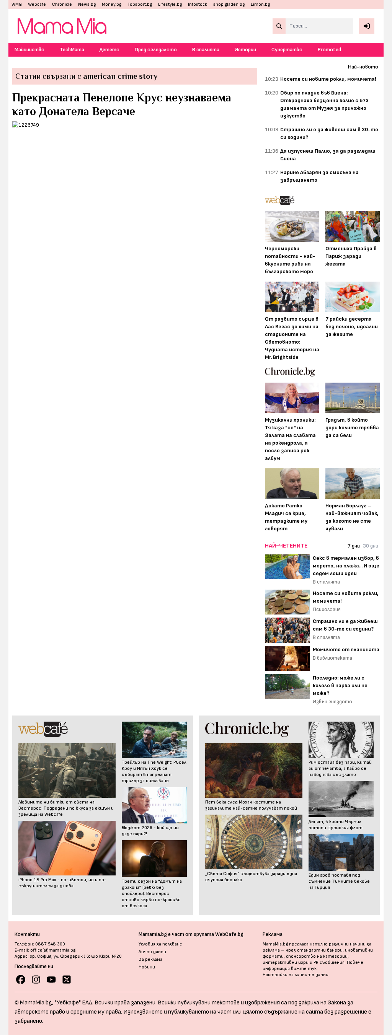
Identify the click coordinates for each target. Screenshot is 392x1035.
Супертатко (286, 49)
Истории (245, 49)
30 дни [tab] (370, 546)
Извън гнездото (332, 701)
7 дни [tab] (354, 546)
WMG (16, 4)
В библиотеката (332, 658)
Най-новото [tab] (363, 67)
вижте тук (304, 968)
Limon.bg (260, 4)
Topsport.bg (139, 4)
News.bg (87, 4)
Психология (327, 609)
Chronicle (62, 4)
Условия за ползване (160, 944)
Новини (147, 967)
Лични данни (152, 952)
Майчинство (29, 49)
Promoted (329, 49)
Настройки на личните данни (295, 975)
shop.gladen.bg (229, 4)
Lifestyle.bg (170, 4)
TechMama (72, 49)
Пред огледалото (156, 49)
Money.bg (111, 4)
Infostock (197, 4)
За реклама (150, 959)
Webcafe (37, 4)
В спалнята (205, 49)
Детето (109, 49)
